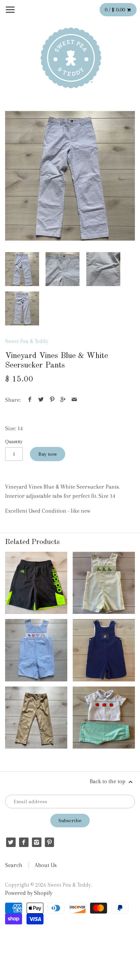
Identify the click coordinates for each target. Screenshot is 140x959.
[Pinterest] (49, 842)
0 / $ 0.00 (115, 9)
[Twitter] (10, 842)
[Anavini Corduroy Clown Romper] (104, 650)
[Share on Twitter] (41, 400)
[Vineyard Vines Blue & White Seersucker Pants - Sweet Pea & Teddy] (70, 176)
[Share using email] (74, 400)
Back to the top (108, 781)
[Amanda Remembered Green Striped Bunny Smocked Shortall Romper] (104, 583)
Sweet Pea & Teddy (26, 341)
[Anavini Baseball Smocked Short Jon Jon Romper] (36, 650)
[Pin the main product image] (52, 400)
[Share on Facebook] (30, 400)
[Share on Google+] (63, 400)
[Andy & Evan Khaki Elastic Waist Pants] (36, 718)
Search (13, 865)
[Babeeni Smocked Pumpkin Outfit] (104, 718)
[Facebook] (23, 842)
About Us (46, 865)
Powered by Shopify (28, 893)
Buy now (47, 454)
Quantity (13, 441)
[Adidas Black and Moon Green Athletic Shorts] (36, 583)
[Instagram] (36, 842)
